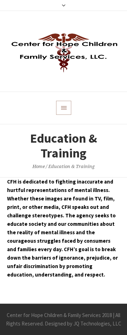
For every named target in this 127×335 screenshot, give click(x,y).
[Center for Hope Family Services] (63, 51)
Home (38, 166)
